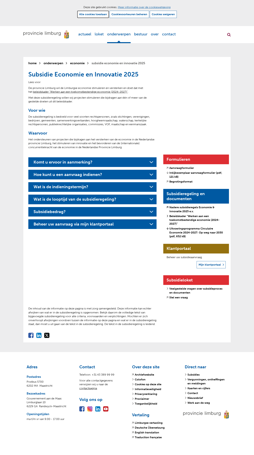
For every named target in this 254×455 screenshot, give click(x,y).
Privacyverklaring (146, 394)
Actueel (84, 34)
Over (155, 34)
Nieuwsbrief (195, 398)
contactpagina (88, 388)
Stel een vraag (178, 297)
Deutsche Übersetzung (150, 428)
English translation (147, 432)
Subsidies (193, 374)
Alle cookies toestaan (93, 14)
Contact (169, 34)
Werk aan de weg (198, 402)
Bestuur (140, 34)
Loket (99, 34)
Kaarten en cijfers (198, 388)
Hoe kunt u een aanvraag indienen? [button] (68, 174)
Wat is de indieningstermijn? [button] (61, 186)
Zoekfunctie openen (229, 34)
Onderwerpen (119, 34)
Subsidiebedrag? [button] (50, 211)
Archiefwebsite (144, 375)
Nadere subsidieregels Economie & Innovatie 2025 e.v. (191, 209)
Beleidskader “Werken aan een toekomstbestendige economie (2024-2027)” (194, 220)
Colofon (140, 379)
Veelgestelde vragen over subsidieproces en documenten (195, 290)
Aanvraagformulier (181, 168)
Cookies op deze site (148, 384)
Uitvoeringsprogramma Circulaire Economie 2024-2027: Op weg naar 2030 (196, 232)
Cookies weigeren (163, 14)
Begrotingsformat (180, 182)
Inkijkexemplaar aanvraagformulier (195, 174)
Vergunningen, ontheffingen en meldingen (206, 381)
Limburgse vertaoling (149, 423)
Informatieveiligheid (148, 389)
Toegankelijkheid (146, 403)
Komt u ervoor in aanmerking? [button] (63, 162)
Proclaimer (142, 398)
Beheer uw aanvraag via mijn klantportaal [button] (75, 224)
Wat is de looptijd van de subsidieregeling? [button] (75, 199)
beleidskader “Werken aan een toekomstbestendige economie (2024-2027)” (80, 91)
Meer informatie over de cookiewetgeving (144, 7)
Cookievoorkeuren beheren (129, 14)
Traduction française (148, 437)
